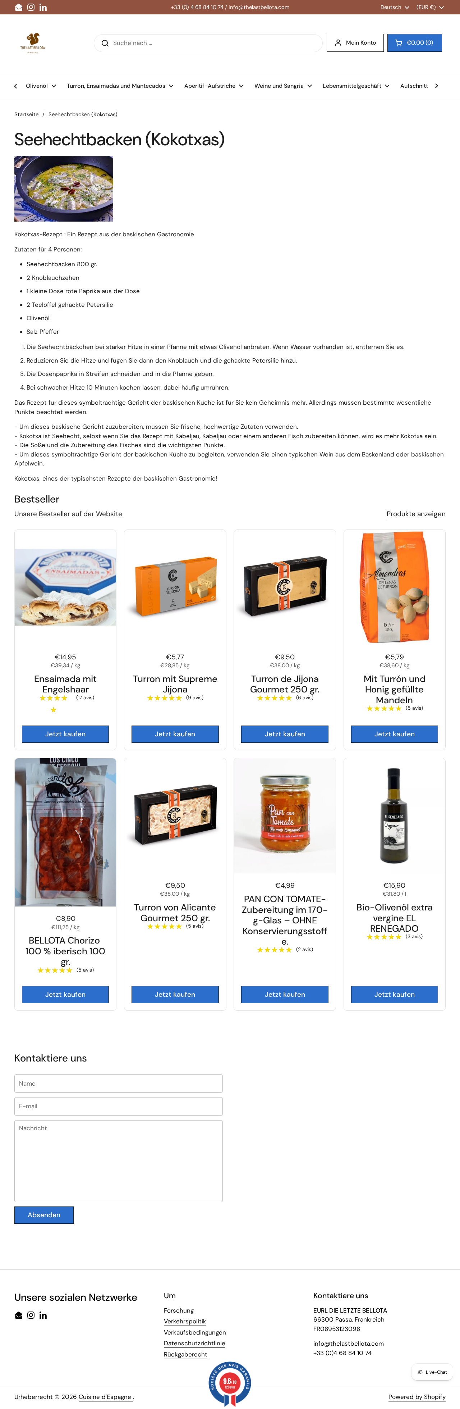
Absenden (44, 1214)
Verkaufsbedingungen (195, 1332)
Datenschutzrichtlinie (194, 1343)
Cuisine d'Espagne (106, 1397)
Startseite (26, 114)
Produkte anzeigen (416, 513)
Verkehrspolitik (185, 1321)
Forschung (179, 1310)
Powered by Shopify (417, 1397)
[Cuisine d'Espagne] (32, 43)
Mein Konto (361, 42)
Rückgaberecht (185, 1354)
